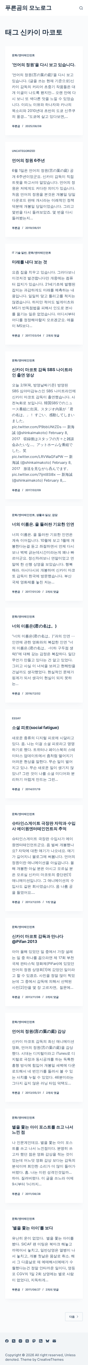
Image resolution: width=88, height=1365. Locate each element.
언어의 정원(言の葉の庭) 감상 (39, 1031)
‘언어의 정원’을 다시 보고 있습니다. (43, 64)
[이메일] (54, 1341)
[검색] (81, 8)
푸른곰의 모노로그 (28, 7)
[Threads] (27, 1341)
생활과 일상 (43, 515)
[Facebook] (7, 1341)
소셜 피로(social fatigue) (35, 727)
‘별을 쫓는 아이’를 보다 (32, 1228)
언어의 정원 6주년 (28, 160)
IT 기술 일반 (19, 252)
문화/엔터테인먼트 (23, 55)
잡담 (55, 515)
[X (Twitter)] (13, 1341)
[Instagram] (20, 1341)
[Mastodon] (34, 1341)
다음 (72, 1316)
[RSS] (40, 1341)
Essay (16, 718)
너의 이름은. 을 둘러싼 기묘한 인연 (43, 524)
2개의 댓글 (52, 335)
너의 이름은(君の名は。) (34, 626)
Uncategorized (23, 151)
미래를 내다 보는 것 (29, 262)
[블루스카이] (47, 1341)
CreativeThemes (50, 1359)
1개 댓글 (51, 902)
